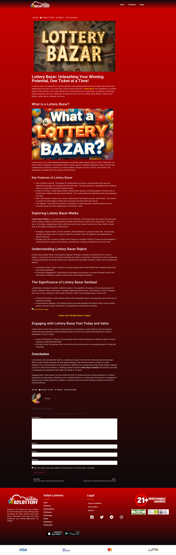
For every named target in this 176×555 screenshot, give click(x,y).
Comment (36, 417)
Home (122, 5)
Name (35, 443)
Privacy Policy (93, 507)
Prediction (132, 5)
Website (35, 459)
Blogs (142, 5)
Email (34, 451)
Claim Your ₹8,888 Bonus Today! (75, 315)
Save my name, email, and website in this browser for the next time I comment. (64, 468)
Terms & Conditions (94, 503)
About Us (91, 510)
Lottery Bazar (89, 89)
